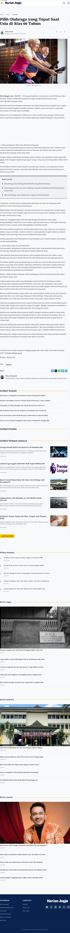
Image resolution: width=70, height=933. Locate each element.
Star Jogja (26, 911)
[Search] (64, 3)
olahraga (8, 364)
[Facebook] (47, 907)
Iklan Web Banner (5, 917)
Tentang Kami (4, 904)
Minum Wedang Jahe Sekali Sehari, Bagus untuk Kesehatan (26, 195)
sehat (2, 160)
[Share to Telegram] (66, 371)
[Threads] (64, 907)
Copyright (3, 911)
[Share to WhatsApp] (59, 371)
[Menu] (1, 3)
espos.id (25, 904)
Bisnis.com (26, 907)
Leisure (8, 14)
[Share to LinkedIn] (62, 371)
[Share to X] (56, 371)
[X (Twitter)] (51, 907)
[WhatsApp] (68, 907)
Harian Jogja (31, 350)
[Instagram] (55, 907)
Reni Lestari (9, 31)
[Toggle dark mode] (68, 3)
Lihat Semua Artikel (7, 536)
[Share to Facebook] (52, 371)
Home (2, 14)
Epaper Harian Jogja (14, 353)
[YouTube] (59, 907)
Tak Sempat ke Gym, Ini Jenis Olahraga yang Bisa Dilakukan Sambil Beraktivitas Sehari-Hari (34, 189)
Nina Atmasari (11, 376)
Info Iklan (3, 920)
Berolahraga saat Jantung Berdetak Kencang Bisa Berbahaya (27, 184)
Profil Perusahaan (5, 914)
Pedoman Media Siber (7, 907)
